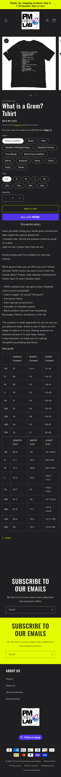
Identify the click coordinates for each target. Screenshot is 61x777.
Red (43, 141)
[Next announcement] (55, 4)
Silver (21, 167)
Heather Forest (46, 147)
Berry (8, 160)
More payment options (30, 224)
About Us (10, 685)
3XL (19, 185)
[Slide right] (37, 95)
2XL (7, 185)
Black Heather (12, 141)
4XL (31, 185)
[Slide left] (24, 95)
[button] (6, 20)
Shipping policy (47, 766)
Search (9, 679)
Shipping (17, 125)
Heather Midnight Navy (17, 147)
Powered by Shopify (32, 761)
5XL (42, 185)
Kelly (8, 167)
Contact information (32, 770)
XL (44, 179)
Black (31, 141)
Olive (51, 160)
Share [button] (8, 538)
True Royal (11, 154)
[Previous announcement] (5, 4)
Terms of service (31, 766)
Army (37, 160)
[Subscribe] (51, 609)
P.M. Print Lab (18, 761)
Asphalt (23, 160)
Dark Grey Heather (34, 154)
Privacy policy (15, 766)
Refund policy (13, 699)
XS (6, 179)
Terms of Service (14, 692)
